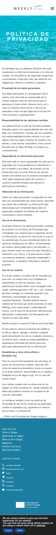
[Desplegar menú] (52, 8)
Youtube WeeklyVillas (14, 490)
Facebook (10, 486)
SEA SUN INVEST (11, 450)
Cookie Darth (8, 378)
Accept (8, 530)
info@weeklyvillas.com (15, 469)
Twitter (8, 473)
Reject (19, 530)
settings (41, 525)
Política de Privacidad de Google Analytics (25, 416)
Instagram (10, 482)
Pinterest (9, 478)
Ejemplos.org (12, 68)
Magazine (7, 443)
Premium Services (11, 446)
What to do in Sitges (12, 439)
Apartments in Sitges (12, 436)
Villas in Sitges (9, 432)
